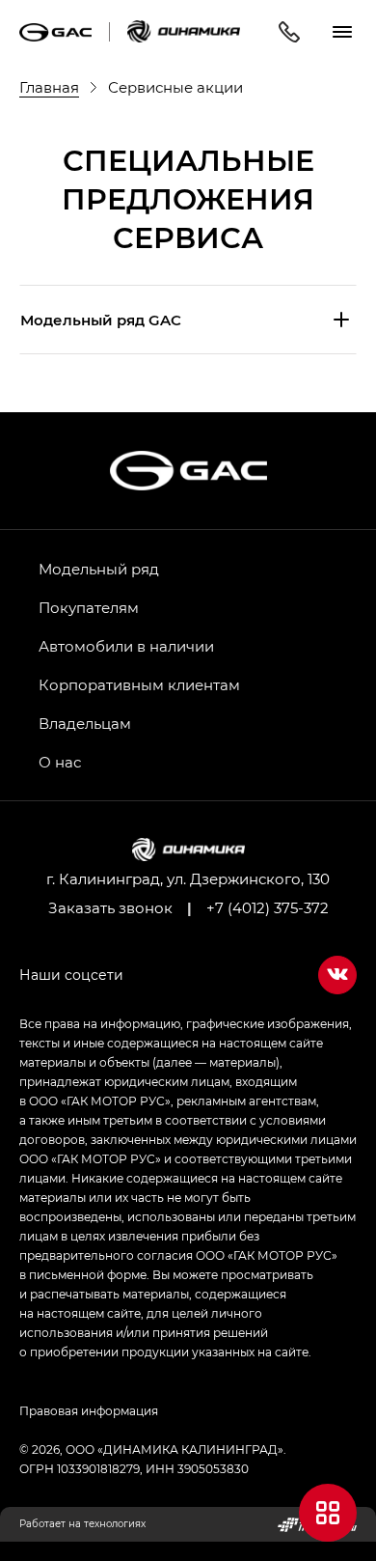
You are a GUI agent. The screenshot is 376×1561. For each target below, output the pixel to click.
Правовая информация (88, 1410)
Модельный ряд (99, 568)
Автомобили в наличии (126, 645)
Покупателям (89, 607)
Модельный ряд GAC (100, 319)
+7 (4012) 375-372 (267, 907)
